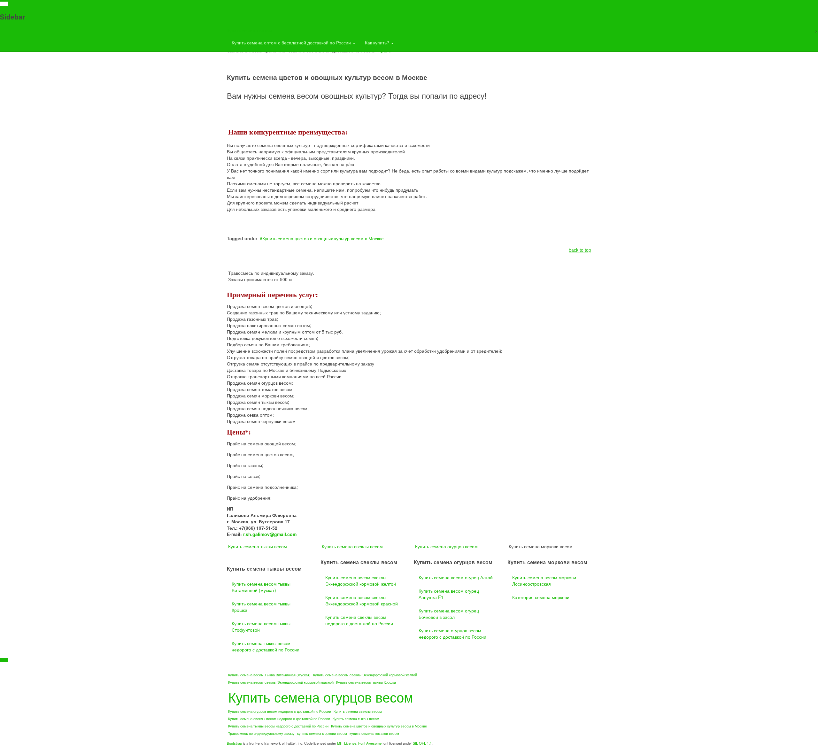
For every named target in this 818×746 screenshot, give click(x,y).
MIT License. (347, 743)
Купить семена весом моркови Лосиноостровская (544, 580)
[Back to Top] (4, 660)
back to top (580, 250)
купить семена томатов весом (374, 733)
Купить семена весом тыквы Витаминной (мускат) (261, 587)
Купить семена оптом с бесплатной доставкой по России (292, 42)
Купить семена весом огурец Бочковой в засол (449, 613)
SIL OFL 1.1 (422, 743)
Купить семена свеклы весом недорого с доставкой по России (359, 620)
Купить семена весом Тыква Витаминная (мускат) (269, 675)
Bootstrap (234, 743)
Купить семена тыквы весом (257, 546)
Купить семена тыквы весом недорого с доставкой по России (265, 646)
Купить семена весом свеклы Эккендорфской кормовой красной (361, 600)
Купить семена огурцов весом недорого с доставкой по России (452, 633)
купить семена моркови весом (322, 733)
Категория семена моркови (540, 597)
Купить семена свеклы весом (352, 546)
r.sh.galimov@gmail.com (270, 534)
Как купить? (377, 42)
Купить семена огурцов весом (446, 546)
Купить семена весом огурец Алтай (456, 577)
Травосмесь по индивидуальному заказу (261, 733)
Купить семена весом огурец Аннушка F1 (449, 594)
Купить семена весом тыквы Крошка (261, 606)
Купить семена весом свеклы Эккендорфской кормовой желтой (360, 580)
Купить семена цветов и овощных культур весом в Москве (323, 238)
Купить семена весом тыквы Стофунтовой (261, 626)
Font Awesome (370, 743)
